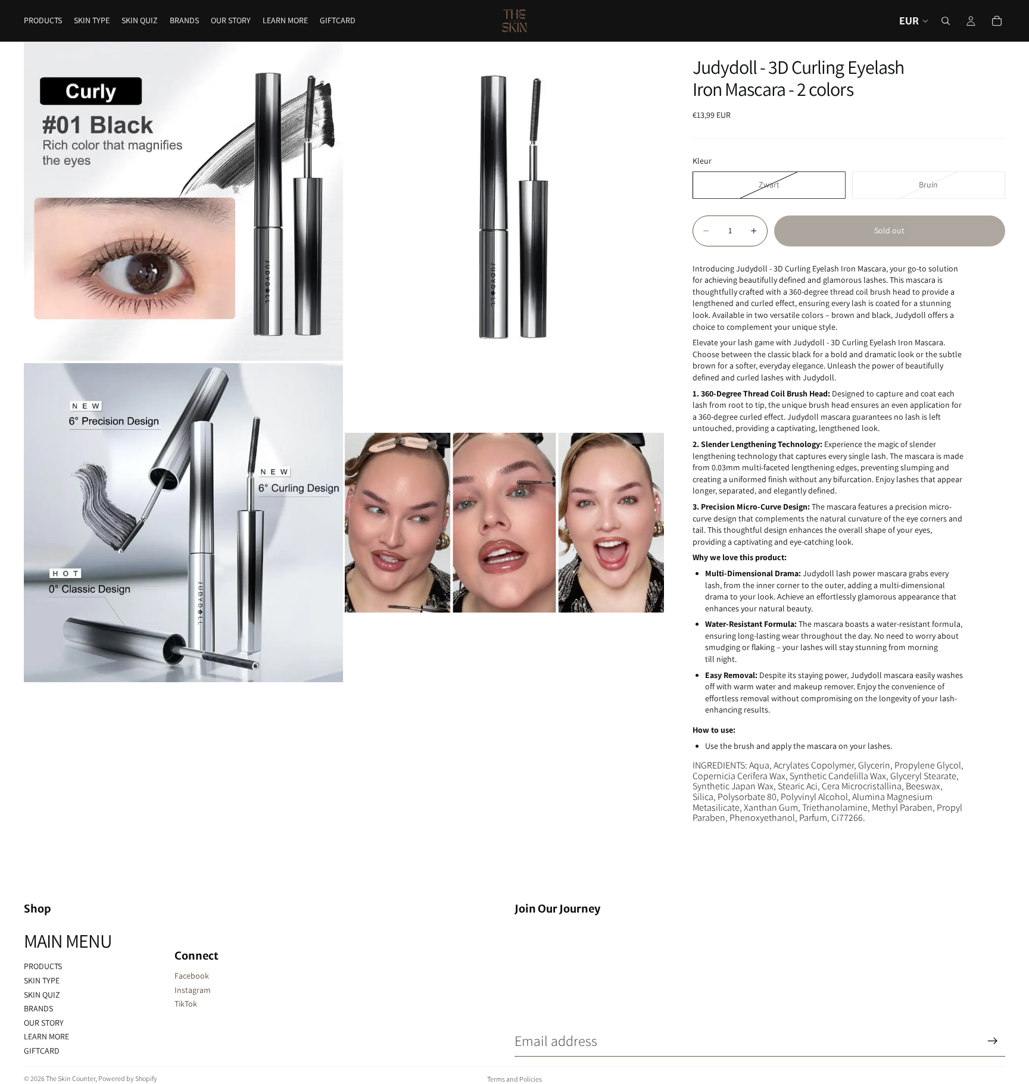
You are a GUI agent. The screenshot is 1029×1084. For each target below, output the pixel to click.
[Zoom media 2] (504, 201)
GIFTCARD (42, 1050)
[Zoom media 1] (183, 201)
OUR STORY (44, 1022)
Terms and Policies (514, 1078)
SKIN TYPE (42, 980)
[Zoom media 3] (183, 522)
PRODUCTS (43, 966)
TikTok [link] (185, 1003)
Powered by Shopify (127, 1078)
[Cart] (997, 21)
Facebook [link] (191, 975)
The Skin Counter (70, 1078)
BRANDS (38, 1008)
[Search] (946, 21)
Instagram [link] (192, 990)
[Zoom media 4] (504, 522)
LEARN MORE (46, 1036)
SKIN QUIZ (42, 994)
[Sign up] (992, 1041)
